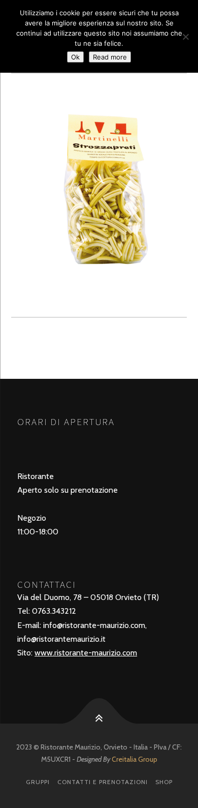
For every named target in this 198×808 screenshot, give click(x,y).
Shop (164, 782)
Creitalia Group (134, 759)
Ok (75, 57)
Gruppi (38, 782)
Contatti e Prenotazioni (102, 782)
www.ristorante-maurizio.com (86, 652)
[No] (185, 37)
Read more (110, 57)
